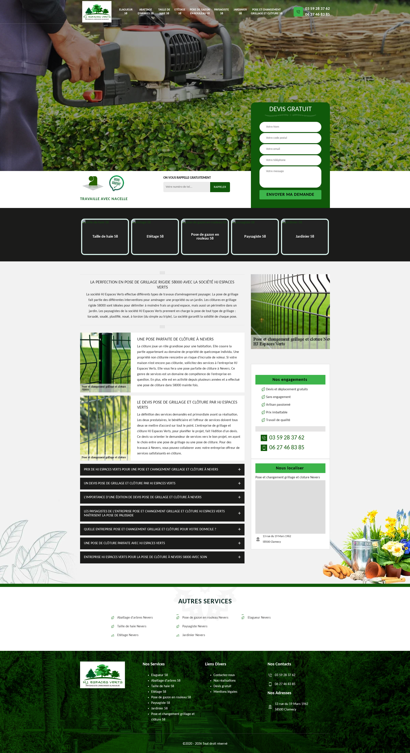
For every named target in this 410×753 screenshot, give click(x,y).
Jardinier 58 (240, 11)
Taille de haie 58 (164, 11)
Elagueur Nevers (259, 617)
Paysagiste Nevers (194, 626)
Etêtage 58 (179, 11)
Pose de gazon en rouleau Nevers (205, 617)
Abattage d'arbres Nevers (135, 617)
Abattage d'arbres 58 (146, 11)
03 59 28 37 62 (317, 9)
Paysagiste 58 (221, 11)
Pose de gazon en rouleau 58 (200, 11)
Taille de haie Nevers (131, 626)
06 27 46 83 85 (317, 15)
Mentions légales (225, 692)
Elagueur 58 (126, 11)
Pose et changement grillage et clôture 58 (266, 11)
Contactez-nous (224, 675)
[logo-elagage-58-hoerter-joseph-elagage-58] (96, 11)
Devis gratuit (222, 686)
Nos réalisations (225, 680)
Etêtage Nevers (127, 635)
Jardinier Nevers (193, 635)
